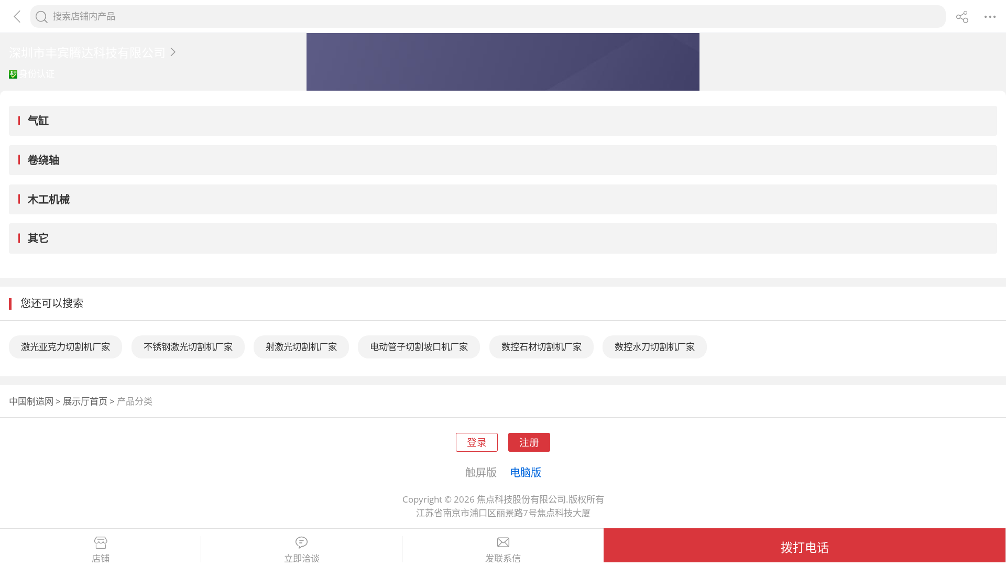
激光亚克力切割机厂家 (65, 347)
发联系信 (503, 558)
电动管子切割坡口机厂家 (419, 347)
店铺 (101, 558)
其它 (38, 238)
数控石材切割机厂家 (541, 347)
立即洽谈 (302, 558)
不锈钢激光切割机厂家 (188, 347)
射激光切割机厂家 (301, 347)
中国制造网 (31, 401)
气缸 (38, 120)
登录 (477, 442)
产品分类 (134, 401)
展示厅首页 (85, 401)
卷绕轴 (43, 160)
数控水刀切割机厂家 (655, 347)
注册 (529, 442)
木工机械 (49, 199)
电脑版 (525, 472)
